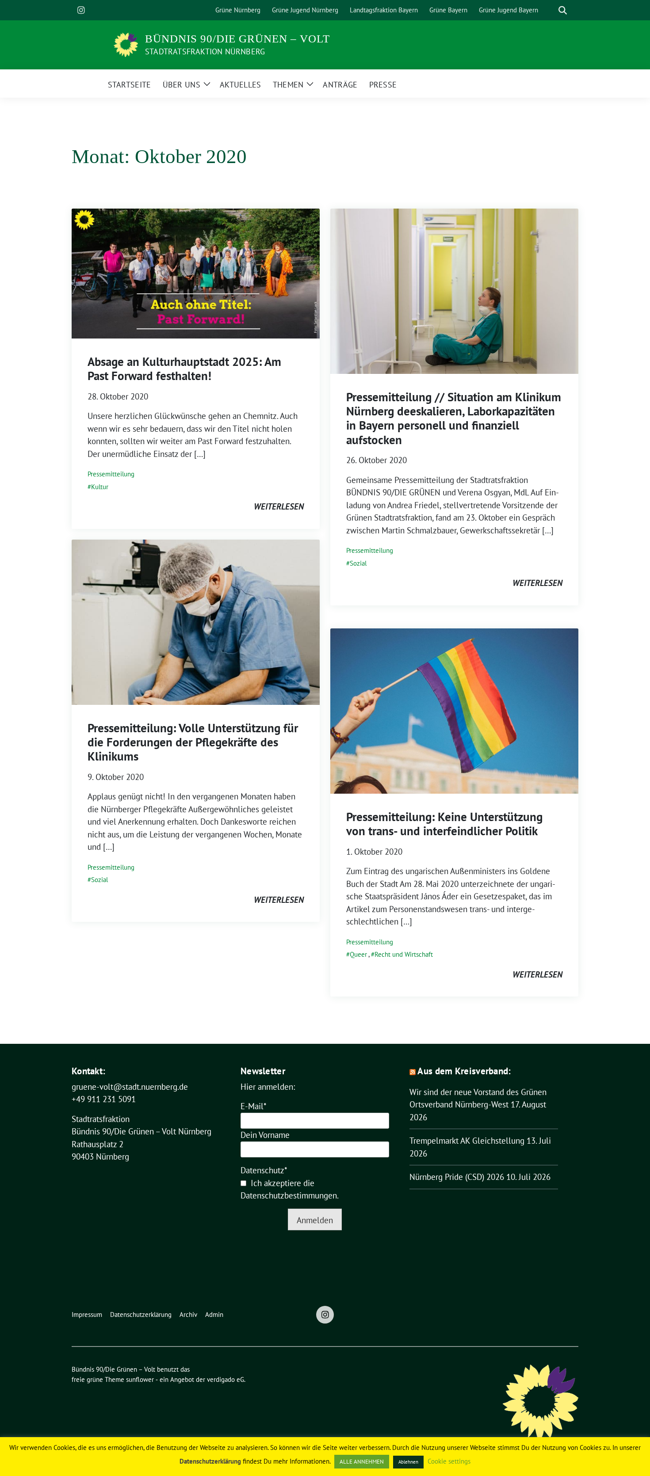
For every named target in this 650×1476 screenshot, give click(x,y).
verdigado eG (225, 1379)
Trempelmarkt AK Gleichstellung (466, 1140)
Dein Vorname (265, 1135)
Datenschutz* (264, 1170)
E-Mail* (254, 1106)
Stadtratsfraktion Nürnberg (205, 51)
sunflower (140, 1379)
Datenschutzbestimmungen (289, 1195)
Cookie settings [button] (449, 1461)
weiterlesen (279, 506)
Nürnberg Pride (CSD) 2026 (456, 1177)
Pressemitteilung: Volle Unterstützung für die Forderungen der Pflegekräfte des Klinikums (193, 742)
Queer (358, 954)
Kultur (99, 487)
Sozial (358, 563)
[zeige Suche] (562, 10)
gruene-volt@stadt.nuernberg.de (130, 1086)
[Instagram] (81, 10)
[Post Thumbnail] (196, 272)
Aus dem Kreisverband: (464, 1071)
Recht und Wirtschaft (404, 954)
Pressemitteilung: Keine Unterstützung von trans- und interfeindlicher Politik (444, 823)
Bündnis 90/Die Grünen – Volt (237, 39)
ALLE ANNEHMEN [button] (362, 1461)
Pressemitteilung (111, 474)
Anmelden (315, 1220)
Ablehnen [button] (408, 1462)
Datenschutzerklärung (210, 1461)
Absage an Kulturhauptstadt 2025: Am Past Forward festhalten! (184, 368)
